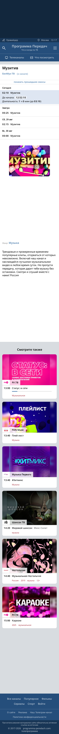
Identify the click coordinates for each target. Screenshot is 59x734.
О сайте (11, 712)
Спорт (31, 703)
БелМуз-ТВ (8, 73)
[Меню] (55, 48)
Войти (41, 703)
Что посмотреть (44, 57)
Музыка (14, 243)
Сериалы (19, 703)
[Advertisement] (29, 209)
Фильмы (47, 698)
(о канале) (22, 73)
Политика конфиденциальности (29, 716)
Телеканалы (17, 57)
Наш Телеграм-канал (41, 712)
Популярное (31, 698)
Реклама (22, 712)
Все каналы (14, 698)
